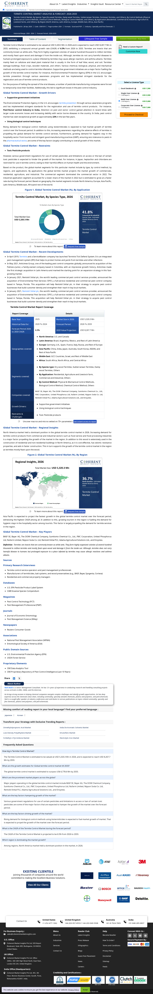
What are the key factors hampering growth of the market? (29, 795)
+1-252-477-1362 (49, 923)
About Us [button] (54, 4)
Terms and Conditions (111, 945)
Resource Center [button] (113, 4)
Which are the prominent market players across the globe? (28, 777)
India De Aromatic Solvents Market (74, 727)
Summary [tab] (12, 39)
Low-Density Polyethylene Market (17, 733)
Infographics (83, 945)
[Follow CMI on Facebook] (140, 935)
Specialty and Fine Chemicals (102, 26)
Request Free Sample (76, 246)
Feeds (105, 966)
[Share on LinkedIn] (14, 678)
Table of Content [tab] (37, 39)
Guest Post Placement (86, 956)
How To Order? (108, 940)
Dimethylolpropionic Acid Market (17, 727)
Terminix (23, 256)
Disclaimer (107, 956)
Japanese (8, 715)
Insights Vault (97, 4)
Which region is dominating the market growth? (24, 840)
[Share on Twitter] (19, 678)
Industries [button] (82, 4)
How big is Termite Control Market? (18, 751)
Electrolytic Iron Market (69, 738)
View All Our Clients (38, 884)
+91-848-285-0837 (136, 923)
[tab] (12, 39)
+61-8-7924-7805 (113, 923)
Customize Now (133, 51)
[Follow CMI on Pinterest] (145, 935)
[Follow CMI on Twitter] (135, 935)
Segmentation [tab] (65, 39)
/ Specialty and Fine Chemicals (16, 10)
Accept (85, 990)
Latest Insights (69, 4)
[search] (146, 4)
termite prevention (67, 103)
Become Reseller (109, 935)
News (80, 961)
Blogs (80, 951)
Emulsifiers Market (67, 733)
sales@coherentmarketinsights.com (21, 934)
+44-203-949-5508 (90, 923)
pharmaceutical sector (17, 140)
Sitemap (106, 961)
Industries (57, 940)
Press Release (83, 940)
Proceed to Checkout (133, 114)
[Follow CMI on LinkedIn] (130, 935)
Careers (81, 966)
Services (56, 945)
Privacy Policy (73, 990)
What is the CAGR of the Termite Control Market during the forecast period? (36, 828)
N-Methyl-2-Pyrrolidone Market (16, 738)
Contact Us (57, 951)
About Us (56, 935)
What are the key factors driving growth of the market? (27, 813)
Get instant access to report (85, 421)
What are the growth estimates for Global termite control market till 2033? (36, 766)
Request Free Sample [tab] (96, 38)
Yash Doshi (8, 687)
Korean (20, 715)
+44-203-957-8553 (73, 923)
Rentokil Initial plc (30, 291)
